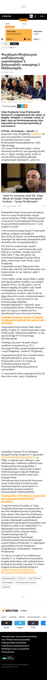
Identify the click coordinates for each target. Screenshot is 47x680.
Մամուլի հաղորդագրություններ (18, 639)
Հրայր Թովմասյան (34, 578)
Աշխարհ (22, 617)
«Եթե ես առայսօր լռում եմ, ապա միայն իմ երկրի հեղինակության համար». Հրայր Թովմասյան (23, 198)
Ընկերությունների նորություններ (13, 643)
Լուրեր (4, 617)
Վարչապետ (6, 587)
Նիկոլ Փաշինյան (7, 582)
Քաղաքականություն (8, 578)
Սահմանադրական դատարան (25, 582)
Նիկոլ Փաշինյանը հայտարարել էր (18, 457)
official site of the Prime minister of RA (19, 102)
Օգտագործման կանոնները (26, 636)
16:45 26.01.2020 (7, 72)
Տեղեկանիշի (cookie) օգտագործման (15, 649)
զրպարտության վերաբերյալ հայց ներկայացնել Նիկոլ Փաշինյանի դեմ (18, 571)
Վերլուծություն (34, 617)
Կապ (3, 639)
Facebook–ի (36, 133)
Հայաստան (21, 578)
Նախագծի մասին (8, 636)
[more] (43, 206)
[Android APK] (8, 658)
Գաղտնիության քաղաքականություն (15, 646)
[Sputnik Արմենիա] (7, 17)
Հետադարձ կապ (7, 652)
